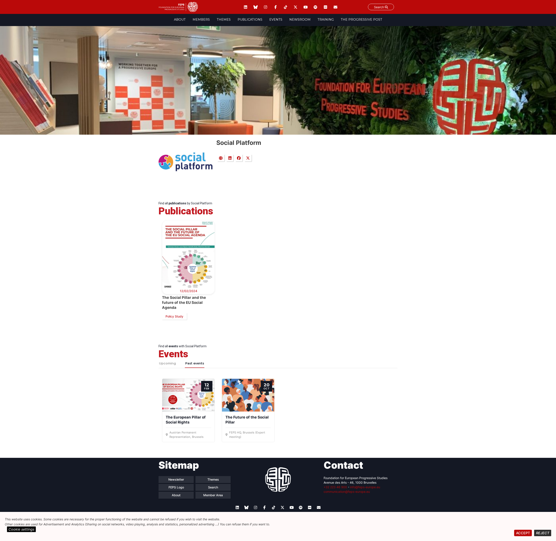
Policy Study (174, 316)
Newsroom (300, 20)
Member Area (213, 495)
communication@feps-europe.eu (347, 491)
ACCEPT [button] (523, 533)
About (180, 20)
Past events (194, 363)
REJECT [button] (542, 533)
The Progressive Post (361, 20)
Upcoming (167, 363)
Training (326, 20)
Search (379, 7)
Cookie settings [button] (21, 529)
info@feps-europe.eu (365, 487)
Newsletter (176, 479)
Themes (224, 20)
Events (275, 20)
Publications (250, 20)
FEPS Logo (176, 487)
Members (201, 20)
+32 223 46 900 (335, 487)
